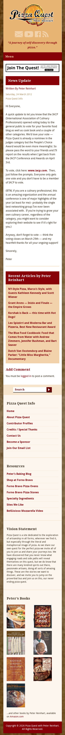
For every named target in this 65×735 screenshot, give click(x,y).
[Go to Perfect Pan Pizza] (43, 616)
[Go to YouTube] (28, 34)
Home (10, 411)
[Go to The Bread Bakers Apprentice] (43, 642)
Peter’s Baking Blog (19, 474)
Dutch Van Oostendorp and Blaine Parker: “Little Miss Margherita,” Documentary (30, 355)
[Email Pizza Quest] (19, 34)
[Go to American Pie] (16, 616)
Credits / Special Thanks (22, 429)
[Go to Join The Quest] (33, 67)
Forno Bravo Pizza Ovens (22, 486)
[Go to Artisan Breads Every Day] (16, 642)
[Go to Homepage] (33, 15)
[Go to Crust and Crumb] (43, 668)
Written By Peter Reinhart (21, 88)
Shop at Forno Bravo (20, 480)
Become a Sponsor (18, 442)
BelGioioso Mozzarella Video (25, 511)
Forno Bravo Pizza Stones (23, 492)
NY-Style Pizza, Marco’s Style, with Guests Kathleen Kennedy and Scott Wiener (31, 293)
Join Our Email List (18, 448)
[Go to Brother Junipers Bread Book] (16, 668)
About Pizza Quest (18, 417)
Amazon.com (17, 716)
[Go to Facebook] (38, 34)
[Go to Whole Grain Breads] (16, 695)
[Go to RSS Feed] (45, 34)
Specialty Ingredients (20, 498)
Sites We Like (15, 504)
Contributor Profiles (20, 423)
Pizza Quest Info (14, 98)
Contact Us (14, 435)
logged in (26, 376)
